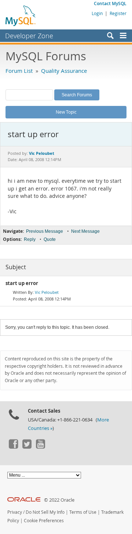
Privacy (14, 512)
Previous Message (44, 231)
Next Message (85, 231)
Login (97, 13)
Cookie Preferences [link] (44, 520)
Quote (50, 239)
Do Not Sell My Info (45, 512)
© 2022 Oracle (59, 500)
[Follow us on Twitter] (27, 446)
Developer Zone (29, 35)
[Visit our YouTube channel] (40, 446)
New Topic (66, 112)
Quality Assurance (64, 70)
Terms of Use (82, 512)
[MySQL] (20, 15)
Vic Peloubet (47, 292)
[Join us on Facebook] (13, 446)
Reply (30, 239)
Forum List (19, 70)
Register (118, 13)
